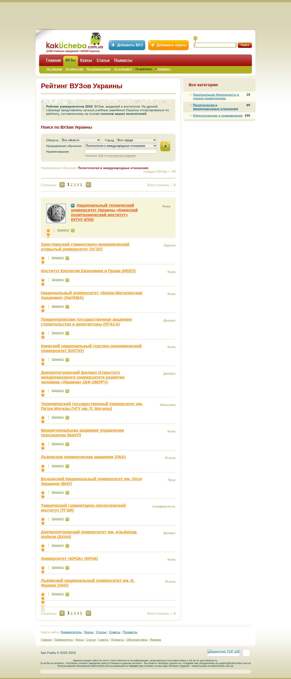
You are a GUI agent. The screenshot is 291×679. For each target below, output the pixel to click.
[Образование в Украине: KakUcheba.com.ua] (74, 39)
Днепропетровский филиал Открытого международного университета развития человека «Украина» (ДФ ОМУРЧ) (83, 377)
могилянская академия (122, 155)
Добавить (163, 69)
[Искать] (195, 39)
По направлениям (99, 69)
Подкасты (123, 60)
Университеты (71, 632)
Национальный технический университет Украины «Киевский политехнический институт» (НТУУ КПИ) (104, 212)
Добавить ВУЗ (130, 45)
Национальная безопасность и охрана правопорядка (216, 96)
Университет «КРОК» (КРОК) (69, 558)
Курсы (86, 60)
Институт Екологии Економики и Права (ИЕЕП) (88, 271)
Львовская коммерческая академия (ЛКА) (83, 457)
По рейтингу (143, 69)
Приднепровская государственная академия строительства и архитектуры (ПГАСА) (86, 321)
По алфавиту (123, 69)
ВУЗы (70, 60)
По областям (74, 69)
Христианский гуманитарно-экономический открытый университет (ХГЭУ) (85, 246)
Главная (53, 60)
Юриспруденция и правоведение (218, 115)
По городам (54, 69)
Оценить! (63, 230)
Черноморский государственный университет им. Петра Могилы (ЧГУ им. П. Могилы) (92, 406)
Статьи (103, 60)
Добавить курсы (172, 45)
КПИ (100, 155)
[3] (43, 602)
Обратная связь (137, 639)
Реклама (155, 639)
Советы (114, 632)
